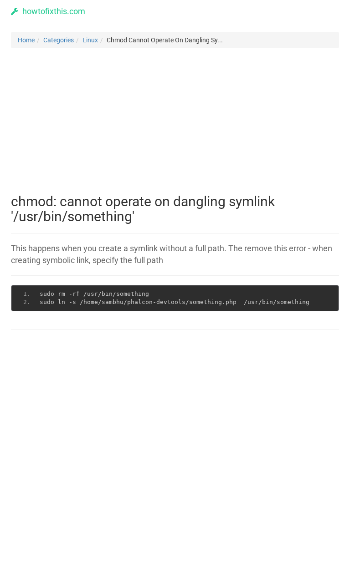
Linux (90, 40)
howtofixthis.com (52, 11)
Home (26, 40)
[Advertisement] (175, 121)
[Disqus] (175, 453)
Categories (58, 40)
